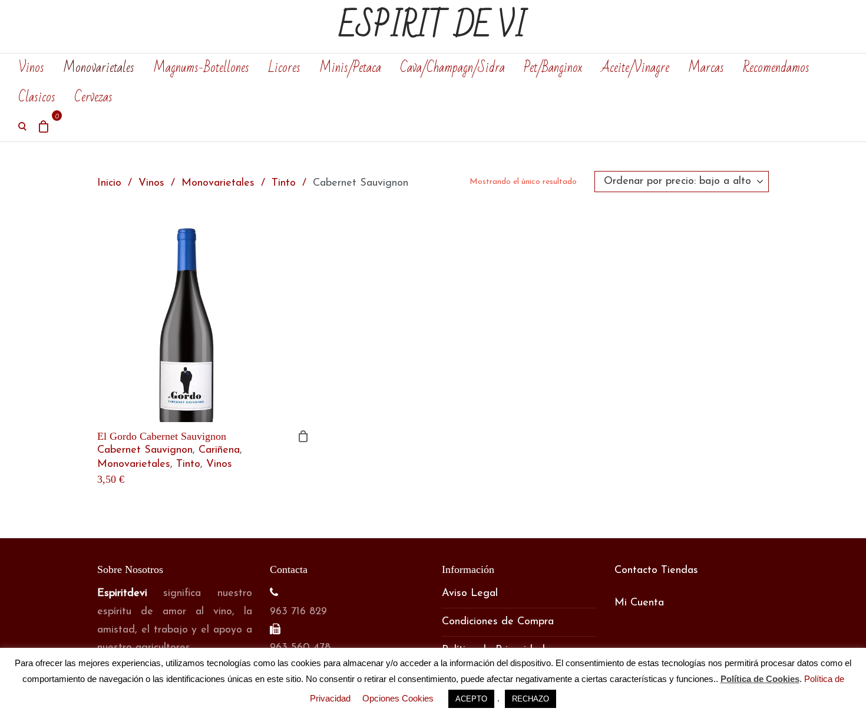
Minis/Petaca (350, 67)
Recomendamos (776, 67)
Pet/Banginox (553, 67)
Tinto (284, 183)
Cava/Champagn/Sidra (452, 67)
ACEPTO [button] (471, 698)
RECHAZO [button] (530, 698)
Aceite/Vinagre (635, 67)
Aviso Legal (470, 593)
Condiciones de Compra (498, 622)
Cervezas (93, 97)
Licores (284, 67)
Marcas (706, 67)
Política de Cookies (759, 679)
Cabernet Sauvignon (145, 450)
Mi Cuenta (639, 603)
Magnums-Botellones (201, 67)
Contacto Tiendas (656, 570)
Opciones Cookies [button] (398, 698)
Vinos (31, 67)
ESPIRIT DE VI (433, 26)
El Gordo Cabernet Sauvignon (161, 436)
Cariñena (219, 450)
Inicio (109, 183)
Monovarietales (98, 67)
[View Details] (203, 316)
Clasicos (36, 97)
